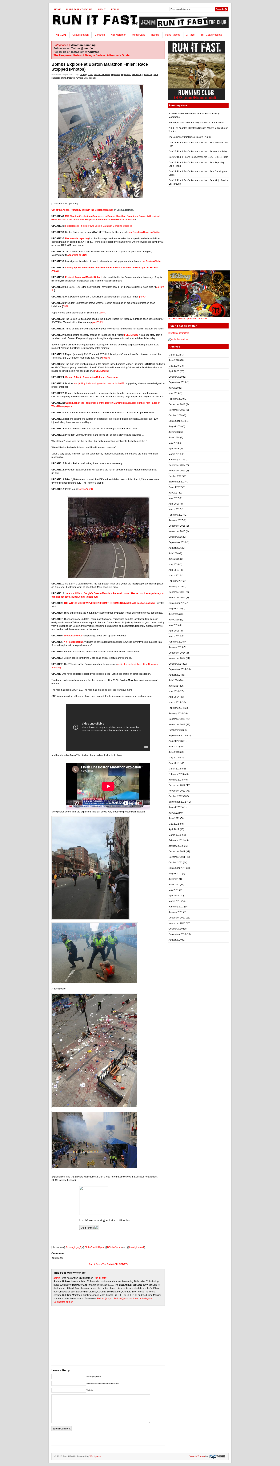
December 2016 (177, 526)
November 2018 (177, 410)
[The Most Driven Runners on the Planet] (94, 26)
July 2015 (174, 614)
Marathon (99, 34)
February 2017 (176, 514)
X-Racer (190, 34)
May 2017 (174, 498)
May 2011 (174, 890)
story (102, 312)
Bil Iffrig (83, 74)
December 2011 (177, 851)
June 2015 (174, 619)
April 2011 (174, 895)
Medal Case (138, 34)
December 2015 (177, 592)
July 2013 (174, 746)
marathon (148, 74)
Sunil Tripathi (90, 78)
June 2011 (174, 884)
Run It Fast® (100, 1278)
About (102, 9)
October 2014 (176, 663)
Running (90, 44)
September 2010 (177, 934)
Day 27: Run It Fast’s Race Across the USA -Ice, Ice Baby (198, 151)
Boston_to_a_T (73, 1247)
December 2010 (177, 917)
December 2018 (177, 404)
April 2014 (174, 697)
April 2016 (174, 570)
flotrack (106, 357)
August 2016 (175, 548)
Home (57, 9)
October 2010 (176, 928)
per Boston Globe (151, 261)
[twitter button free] (178, 339)
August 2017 (175, 487)
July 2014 (174, 680)
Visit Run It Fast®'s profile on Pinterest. (187, 318)
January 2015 (176, 647)
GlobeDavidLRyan (94, 1247)
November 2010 (177, 923)
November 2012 (177, 790)
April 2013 (174, 763)
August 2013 (175, 741)
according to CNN (77, 255)
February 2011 (176, 906)
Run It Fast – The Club (79, 9)
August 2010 (175, 939)
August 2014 (175, 675)
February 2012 (176, 840)
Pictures (71, 78)
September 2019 (177, 382)
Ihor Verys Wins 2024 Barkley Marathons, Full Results (196, 122)
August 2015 (175, 608)
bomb (90, 74)
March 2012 (175, 835)
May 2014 (174, 691)
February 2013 (176, 774)
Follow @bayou (105, 1298)
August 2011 (175, 873)
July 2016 (174, 553)
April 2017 (174, 503)
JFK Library (137, 74)
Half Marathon (118, 34)
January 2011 (176, 912)
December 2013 (177, 719)
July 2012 (174, 813)
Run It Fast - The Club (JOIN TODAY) (108, 1264)
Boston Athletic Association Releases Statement (91, 377)
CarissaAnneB (85, 489)
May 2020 (174, 365)
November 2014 (177, 658)
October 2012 (176, 796)
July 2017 (174, 492)
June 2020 (174, 360)
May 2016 (174, 564)
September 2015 (177, 603)
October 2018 (176, 415)
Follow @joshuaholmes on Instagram (133, 1298)
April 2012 (174, 829)
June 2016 (174, 559)
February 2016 (176, 581)
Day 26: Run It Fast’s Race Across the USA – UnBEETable (198, 157)
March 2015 (175, 636)
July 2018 (174, 432)
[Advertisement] (108, 1339)
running (79, 78)
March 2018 (175, 454)
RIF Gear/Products (211, 34)
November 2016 (177, 531)
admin (57, 1278)
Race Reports (172, 34)
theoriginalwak (136, 1247)
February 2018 (176, 459)
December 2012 (177, 785)
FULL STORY (131, 335)
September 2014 (177, 669)
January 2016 (176, 586)
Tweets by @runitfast (178, 333)
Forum (115, 9)
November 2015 (177, 597)
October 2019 (176, 376)
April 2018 (174, 448)
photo (63, 78)
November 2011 (177, 857)
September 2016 (177, 542)
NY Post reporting (73, 642)
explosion (115, 74)
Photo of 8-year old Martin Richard (83, 277)
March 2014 (175, 702)
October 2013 (176, 730)
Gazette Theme (197, 1456)
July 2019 (174, 388)
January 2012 (176, 846)
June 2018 (174, 437)
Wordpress (95, 1456)
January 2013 (176, 779)
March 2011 (175, 901)
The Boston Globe (73, 635)
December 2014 (177, 652)
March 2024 (175, 354)
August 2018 (175, 426)
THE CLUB (60, 34)
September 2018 (177, 421)
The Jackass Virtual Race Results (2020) (190, 137)
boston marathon (102, 74)
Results (155, 34)
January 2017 (176, 520)
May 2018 (174, 443)
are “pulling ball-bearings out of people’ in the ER (99, 383)
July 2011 (173, 879)
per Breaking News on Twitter (144, 232)
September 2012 (177, 801)
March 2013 (175, 768)
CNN (65, 306)
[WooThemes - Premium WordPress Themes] (217, 1456)
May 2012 (174, 824)
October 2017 (176, 476)
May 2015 (174, 625)
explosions (126, 74)
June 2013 (174, 752)
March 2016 (175, 575)
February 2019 (176, 399)
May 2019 (174, 393)
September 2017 (177, 481)
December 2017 (177, 465)
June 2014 (174, 686)
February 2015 (176, 641)
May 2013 (174, 757)
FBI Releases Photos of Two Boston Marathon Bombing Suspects (98, 226)
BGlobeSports (114, 1247)
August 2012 (175, 807)
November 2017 (177, 470)
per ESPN (97, 322)
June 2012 (174, 818)
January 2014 (176, 713)
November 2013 (177, 724)
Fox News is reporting (77, 238)
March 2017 (175, 509)
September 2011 (177, 868)
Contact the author (63, 1302)
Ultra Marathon (80, 34)
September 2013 (177, 735)
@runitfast (87, 48)
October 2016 (176, 537)
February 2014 (176, 708)
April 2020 (174, 371)
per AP (142, 296)
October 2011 (175, 862)
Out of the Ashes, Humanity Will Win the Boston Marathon (82, 210)
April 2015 (174, 630)
